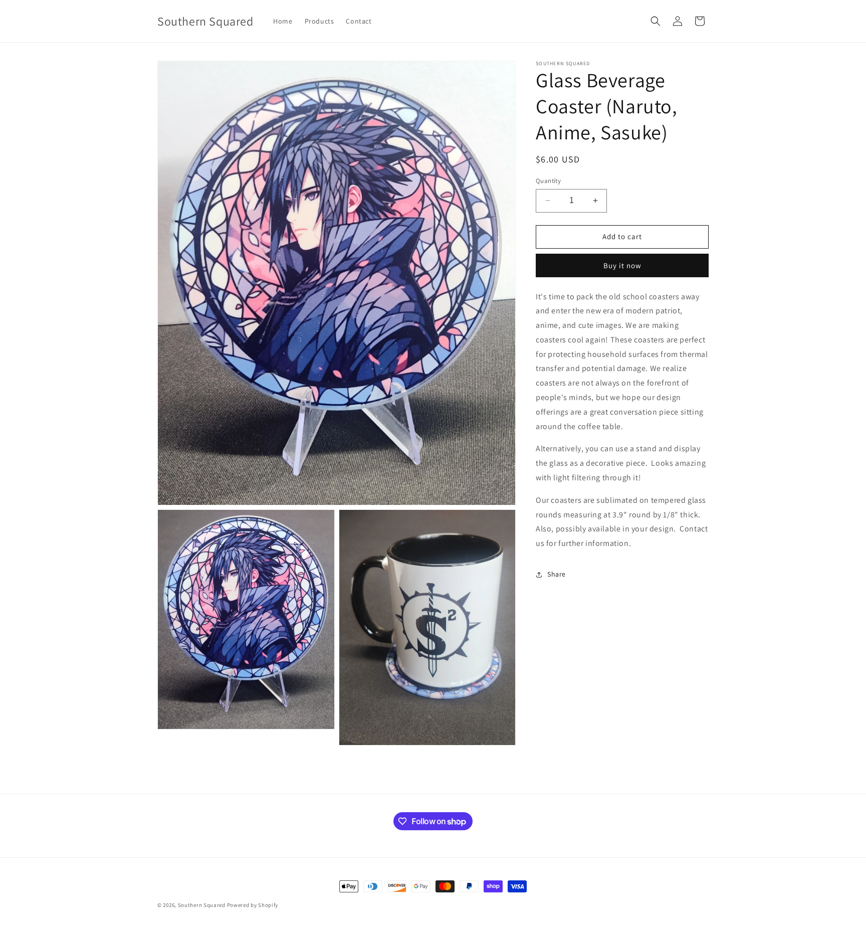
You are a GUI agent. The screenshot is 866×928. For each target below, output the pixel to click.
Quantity (548, 180)
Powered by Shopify (253, 904)
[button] (655, 21)
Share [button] (556, 574)
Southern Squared (202, 904)
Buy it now (622, 265)
